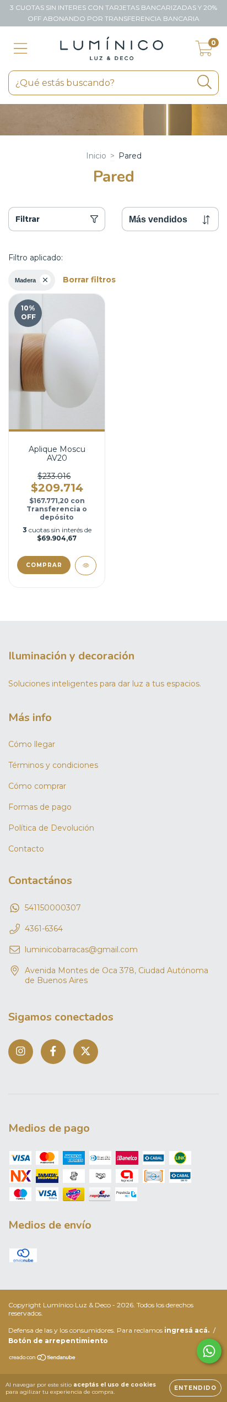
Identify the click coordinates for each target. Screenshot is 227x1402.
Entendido (195, 1388)
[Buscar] (205, 82)
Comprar (44, 565)
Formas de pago (40, 807)
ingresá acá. (186, 1330)
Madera (25, 280)
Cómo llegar (31, 744)
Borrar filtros (89, 280)
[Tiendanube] (42, 1359)
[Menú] (20, 48)
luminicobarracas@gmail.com (81, 949)
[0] (204, 51)
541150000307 (53, 908)
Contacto (26, 849)
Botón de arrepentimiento (58, 1340)
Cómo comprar (37, 786)
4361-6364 (44, 929)
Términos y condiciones (53, 765)
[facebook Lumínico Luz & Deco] (53, 1051)
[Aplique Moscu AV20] (85, 565)
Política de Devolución (51, 828)
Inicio (96, 156)
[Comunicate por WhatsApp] (209, 1351)
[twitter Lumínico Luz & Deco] (85, 1051)
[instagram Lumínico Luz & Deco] (20, 1051)
